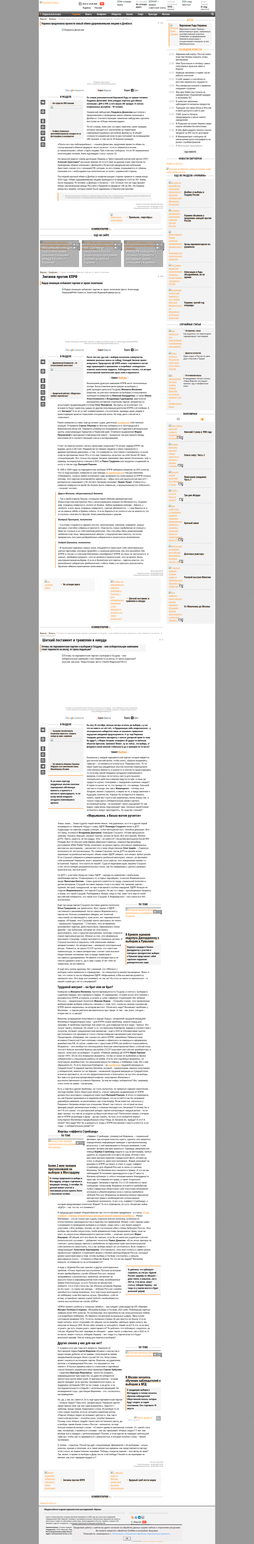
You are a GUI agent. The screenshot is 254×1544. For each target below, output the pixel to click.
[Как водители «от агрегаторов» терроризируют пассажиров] (175, 338)
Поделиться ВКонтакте (43, 102)
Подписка (87, 7)
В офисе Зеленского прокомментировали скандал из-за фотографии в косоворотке (66, 134)
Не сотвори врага (141, 5)
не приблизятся (114, 472)
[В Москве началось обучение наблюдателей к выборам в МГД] (143, 1362)
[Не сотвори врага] (51, 584)
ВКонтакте (139, 1517)
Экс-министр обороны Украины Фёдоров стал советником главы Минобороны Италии (65, 766)
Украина (76, 14)
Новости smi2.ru (48, 1503)
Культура (152, 14)
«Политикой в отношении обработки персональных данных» (140, 1533)
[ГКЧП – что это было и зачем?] (175, 495)
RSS (132, 1517)
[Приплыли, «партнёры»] (117, 217)
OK (127, 1538)
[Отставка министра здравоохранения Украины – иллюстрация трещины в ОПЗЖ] (175, 274)
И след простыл (205, 8)
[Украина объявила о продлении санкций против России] (175, 218)
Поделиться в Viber (43, 133)
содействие (114, 1065)
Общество (116, 14)
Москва (165, 14)
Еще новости (190, 151)
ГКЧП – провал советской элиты (172, 11)
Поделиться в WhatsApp (43, 127)
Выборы (123, 377)
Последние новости (190, 49)
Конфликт (102, 14)
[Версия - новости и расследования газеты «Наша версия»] (59, 7)
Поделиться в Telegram (43, 138)
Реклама (98, 7)
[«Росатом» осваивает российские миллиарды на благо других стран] (175, 554)
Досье (190, 19)
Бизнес (129, 14)
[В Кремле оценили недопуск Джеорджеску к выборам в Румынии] (143, 920)
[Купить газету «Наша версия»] (81, 4)
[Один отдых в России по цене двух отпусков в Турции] (175, 361)
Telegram (135, 1517)
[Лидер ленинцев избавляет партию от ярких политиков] (51, 1480)
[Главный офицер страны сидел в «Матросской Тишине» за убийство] (175, 577)
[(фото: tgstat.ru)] (143, 1417)
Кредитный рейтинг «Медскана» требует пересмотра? (66, 394)
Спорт (140, 14)
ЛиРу (142, 1517)
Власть (88, 14)
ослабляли (123, 422)
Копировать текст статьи (43, 144)
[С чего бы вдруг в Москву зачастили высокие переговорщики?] (117, 1480)
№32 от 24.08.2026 (90, 3)
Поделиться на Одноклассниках (43, 121)
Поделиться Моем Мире (43, 111)
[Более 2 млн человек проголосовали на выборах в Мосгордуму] (65, 1151)
